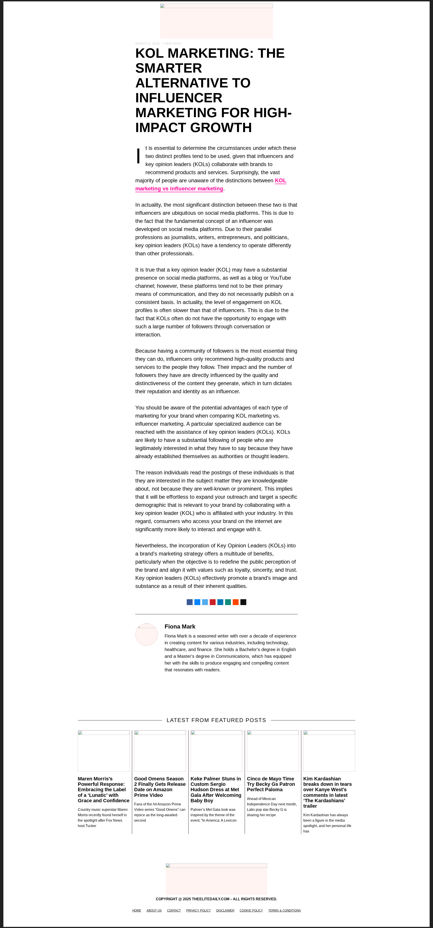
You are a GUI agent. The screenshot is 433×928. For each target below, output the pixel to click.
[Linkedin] (220, 602)
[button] (80, 21)
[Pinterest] (213, 602)
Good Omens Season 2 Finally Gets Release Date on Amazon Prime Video (160, 787)
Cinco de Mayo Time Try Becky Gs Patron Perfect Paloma (271, 784)
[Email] (243, 602)
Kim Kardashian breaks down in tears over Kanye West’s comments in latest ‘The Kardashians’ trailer (327, 792)
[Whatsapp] (228, 602)
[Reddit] (236, 602)
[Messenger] (197, 602)
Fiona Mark (180, 626)
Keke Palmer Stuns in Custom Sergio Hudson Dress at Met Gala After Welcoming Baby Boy (216, 789)
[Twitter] (205, 602)
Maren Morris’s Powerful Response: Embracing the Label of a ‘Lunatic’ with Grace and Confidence (103, 789)
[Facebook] (190, 602)
